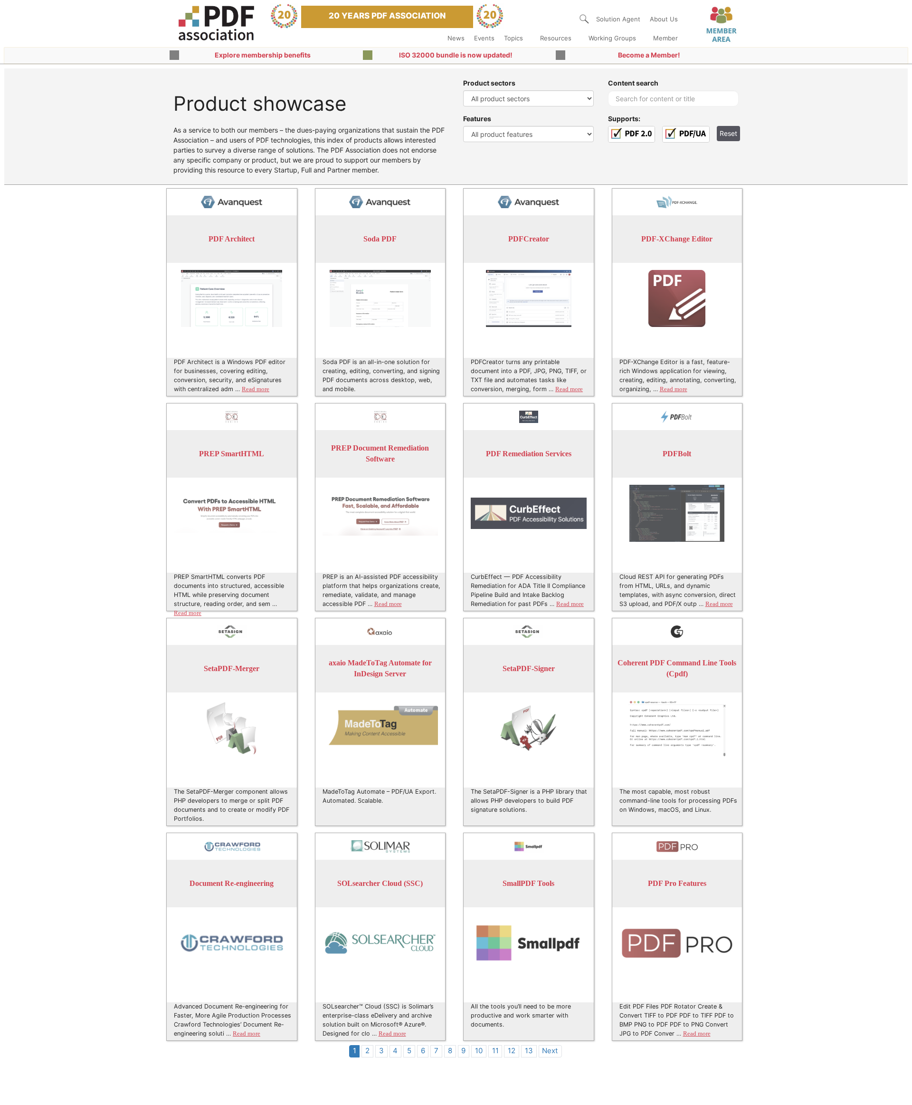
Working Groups (612, 38)
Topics (513, 38)
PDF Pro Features (677, 883)
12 (511, 1050)
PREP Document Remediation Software (380, 453)
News (456, 38)
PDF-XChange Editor (676, 239)
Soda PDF (380, 239)
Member (665, 38)
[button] (584, 19)
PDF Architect (232, 239)
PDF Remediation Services (528, 454)
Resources (555, 38)
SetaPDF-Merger (231, 668)
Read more (255, 389)
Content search (633, 83)
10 (479, 1050)
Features (477, 119)
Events (484, 38)
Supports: (624, 119)
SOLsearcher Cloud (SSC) (380, 883)
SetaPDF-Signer (529, 668)
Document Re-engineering (232, 883)
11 (495, 1050)
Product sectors (489, 83)
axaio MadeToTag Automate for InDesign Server (380, 668)
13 (529, 1050)
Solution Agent (618, 19)
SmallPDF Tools (528, 883)
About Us (664, 19)
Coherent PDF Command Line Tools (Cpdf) (677, 668)
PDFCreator (528, 239)
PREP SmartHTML (231, 454)
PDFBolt (677, 454)
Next (550, 1050)
